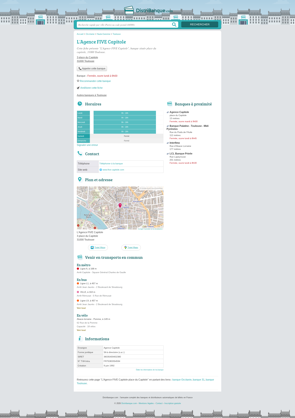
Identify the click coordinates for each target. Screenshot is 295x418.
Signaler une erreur (87, 145)
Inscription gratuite (172, 403)
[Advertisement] (192, 59)
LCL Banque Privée (181, 153)
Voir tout (81, 308)
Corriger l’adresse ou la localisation (150, 229)
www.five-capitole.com (113, 170)
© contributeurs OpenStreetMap (151, 188)
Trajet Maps (133, 247)
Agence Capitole (179, 112)
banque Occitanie (182, 379)
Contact (159, 403)
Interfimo (175, 143)
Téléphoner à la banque (111, 163)
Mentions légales (146, 403)
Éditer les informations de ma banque (149, 370)
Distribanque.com (147, 11)
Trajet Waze (99, 247)
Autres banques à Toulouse (92, 95)
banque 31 (199, 379)
